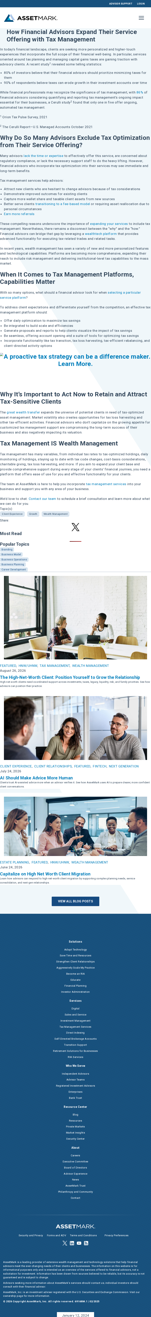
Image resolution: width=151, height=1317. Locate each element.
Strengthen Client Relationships (75, 961)
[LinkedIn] (72, 1243)
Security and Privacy (31, 1235)
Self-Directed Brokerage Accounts (75, 1038)
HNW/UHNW (28, 666)
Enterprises (76, 1091)
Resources (75, 1120)
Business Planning (13, 564)
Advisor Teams (75, 1079)
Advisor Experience (75, 1173)
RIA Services (75, 1057)
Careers (75, 1155)
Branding (7, 549)
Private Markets (75, 1126)
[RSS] (86, 1243)
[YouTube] (79, 1243)
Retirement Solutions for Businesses (75, 1050)
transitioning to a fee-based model (62, 204)
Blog (75, 1114)
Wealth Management (56, 514)
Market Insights (75, 1132)
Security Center (75, 1138)
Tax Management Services (75, 1026)
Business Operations (14, 559)
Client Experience (12, 514)
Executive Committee (75, 1161)
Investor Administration (75, 991)
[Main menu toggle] (141, 18)
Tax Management (55, 666)
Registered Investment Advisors (75, 1085)
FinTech (100, 766)
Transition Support (75, 1044)
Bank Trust (75, 1097)
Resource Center (75, 1106)
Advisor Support (120, 3)
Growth (33, 514)
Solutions (75, 941)
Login (141, 3)
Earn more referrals (19, 214)
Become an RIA (75, 973)
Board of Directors (75, 1167)
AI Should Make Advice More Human (36, 777)
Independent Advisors (75, 1073)
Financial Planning (75, 985)
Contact (75, 1197)
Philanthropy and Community (75, 1191)
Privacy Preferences (117, 1235)
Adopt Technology (75, 949)
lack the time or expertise (43, 156)
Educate (76, 979)
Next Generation (124, 766)
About (75, 1147)
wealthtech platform (101, 234)
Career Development (14, 569)
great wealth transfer (23, 412)
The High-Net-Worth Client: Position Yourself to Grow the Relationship (70, 677)
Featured (8, 666)
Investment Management (76, 1020)
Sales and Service (76, 1014)
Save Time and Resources (75, 955)
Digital (76, 1008)
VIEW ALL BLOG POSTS (75, 901)
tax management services (106, 484)
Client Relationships (53, 766)
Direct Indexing (75, 1032)
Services (75, 1000)
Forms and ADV (56, 1235)
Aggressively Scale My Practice (75, 967)
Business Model (11, 554)
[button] (75, 527)
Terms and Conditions (83, 1235)
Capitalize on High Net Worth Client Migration (45, 874)
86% (139, 92)
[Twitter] (65, 1243)
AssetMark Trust (75, 1185)
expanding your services (109, 224)
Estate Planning (14, 862)
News (75, 1179)
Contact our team (42, 499)
